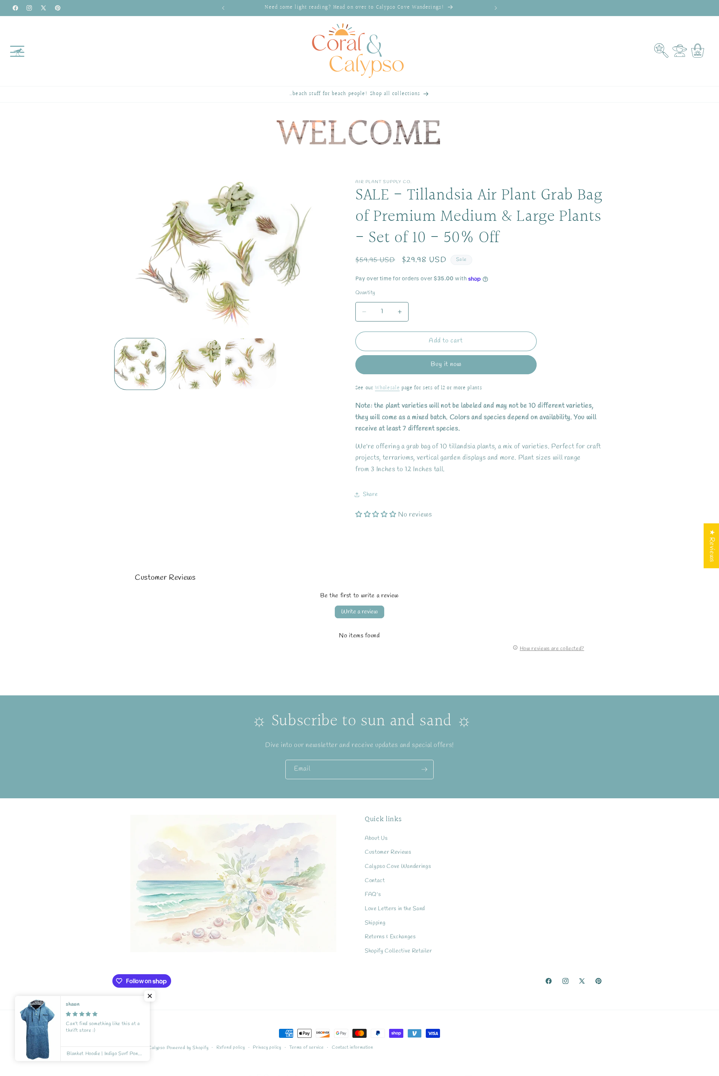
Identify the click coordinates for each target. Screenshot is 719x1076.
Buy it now (446, 364)
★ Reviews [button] (711, 545)
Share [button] (370, 495)
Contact (375, 880)
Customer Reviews (388, 852)
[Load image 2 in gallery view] (195, 364)
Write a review (359, 612)
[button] (17, 51)
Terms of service (306, 1048)
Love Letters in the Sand (395, 908)
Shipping (375, 922)
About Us (376, 838)
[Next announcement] (496, 8)
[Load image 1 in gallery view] (140, 364)
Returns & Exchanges (390, 937)
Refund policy (230, 1048)
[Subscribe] (424, 769)
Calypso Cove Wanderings (398, 866)
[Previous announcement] (223, 8)
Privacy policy (267, 1048)
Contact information (352, 1048)
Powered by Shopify (188, 1048)
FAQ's (373, 894)
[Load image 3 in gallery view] (250, 364)
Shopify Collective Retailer (398, 951)
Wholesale (387, 388)
